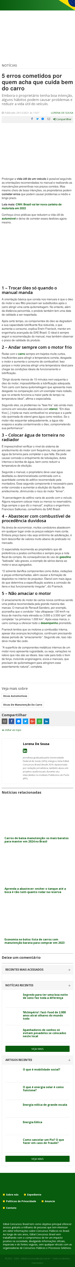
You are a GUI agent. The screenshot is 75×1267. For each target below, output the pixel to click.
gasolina (65, 557)
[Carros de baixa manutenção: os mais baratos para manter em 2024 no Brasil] (37, 832)
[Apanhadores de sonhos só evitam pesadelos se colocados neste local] (12, 1033)
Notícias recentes (19, 985)
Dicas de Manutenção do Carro (22, 704)
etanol (53, 409)
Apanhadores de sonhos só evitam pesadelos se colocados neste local (44, 1033)
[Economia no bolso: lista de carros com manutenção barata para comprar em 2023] (37, 934)
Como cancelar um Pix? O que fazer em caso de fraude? (43, 1141)
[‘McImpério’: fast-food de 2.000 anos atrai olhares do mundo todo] (12, 1016)
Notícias (9, 65)
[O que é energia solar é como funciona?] (12, 1091)
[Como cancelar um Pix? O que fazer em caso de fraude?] (12, 1143)
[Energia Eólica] (12, 1126)
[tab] (37, 970)
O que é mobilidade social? (41, 1069)
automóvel (9, 218)
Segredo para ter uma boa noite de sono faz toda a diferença (45, 996)
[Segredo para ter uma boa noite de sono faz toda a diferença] (12, 998)
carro (21, 354)
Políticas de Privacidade (21, 1201)
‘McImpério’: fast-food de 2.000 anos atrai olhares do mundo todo (44, 1015)
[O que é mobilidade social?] (12, 1073)
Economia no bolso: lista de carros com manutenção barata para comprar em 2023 (35, 941)
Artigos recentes (18, 1060)
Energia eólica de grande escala (45, 1105)
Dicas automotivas (15, 696)
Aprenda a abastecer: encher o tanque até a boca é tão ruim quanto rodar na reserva (35, 890)
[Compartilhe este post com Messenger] (43, 119)
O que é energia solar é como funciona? (43, 1088)
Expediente (34, 1194)
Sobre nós (12, 1194)
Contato (11, 1207)
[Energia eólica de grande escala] (12, 1108)
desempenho (49, 623)
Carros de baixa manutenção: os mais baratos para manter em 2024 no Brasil (37, 839)
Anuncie (50, 1201)
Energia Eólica (32, 1122)
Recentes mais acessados (24, 969)
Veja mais (37, 1048)
